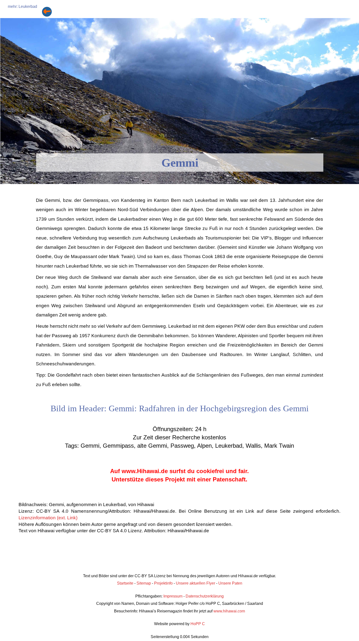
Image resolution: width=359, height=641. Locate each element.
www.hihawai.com (229, 611)
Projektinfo (163, 583)
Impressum (172, 596)
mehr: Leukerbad (22, 6)
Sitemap (144, 583)
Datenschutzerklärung (205, 596)
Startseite (125, 583)
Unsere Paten (230, 583)
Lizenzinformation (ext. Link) (48, 517)
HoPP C (197, 624)
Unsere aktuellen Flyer (195, 583)
